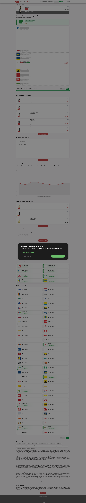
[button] (43, 252)
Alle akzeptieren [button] (58, 256)
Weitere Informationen (41, 250)
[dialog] (43, 251)
